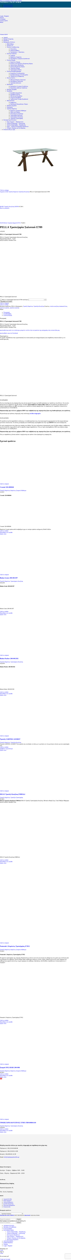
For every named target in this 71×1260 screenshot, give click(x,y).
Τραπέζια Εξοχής (15, 68)
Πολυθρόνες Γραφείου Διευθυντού (20, 58)
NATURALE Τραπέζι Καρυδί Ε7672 (10, 223)
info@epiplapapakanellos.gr (11, 1157)
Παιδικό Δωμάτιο (12, 105)
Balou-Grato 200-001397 (9, 578)
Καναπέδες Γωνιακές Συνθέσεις (19, 86)
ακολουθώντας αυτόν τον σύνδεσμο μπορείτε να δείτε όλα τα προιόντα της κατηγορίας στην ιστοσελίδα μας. (30, 330)
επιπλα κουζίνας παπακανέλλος (58, 306)
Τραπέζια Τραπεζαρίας (16, 118)
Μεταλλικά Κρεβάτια (16, 96)
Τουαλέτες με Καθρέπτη (17, 76)
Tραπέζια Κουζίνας (24, 191)
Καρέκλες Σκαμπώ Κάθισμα (18, 110)
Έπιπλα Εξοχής (11, 60)
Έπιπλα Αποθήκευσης (13, 47)
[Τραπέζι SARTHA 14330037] (26, 734)
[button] (6, 532)
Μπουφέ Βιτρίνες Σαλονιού (18, 80)
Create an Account (5, 1259)
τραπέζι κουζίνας (14, 308)
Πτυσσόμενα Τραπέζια (16, 113)
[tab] (6, 312)
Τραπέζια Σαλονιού (15, 83)
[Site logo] (12, 14)
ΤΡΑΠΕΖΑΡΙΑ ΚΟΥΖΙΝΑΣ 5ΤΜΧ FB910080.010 (18, 1123)
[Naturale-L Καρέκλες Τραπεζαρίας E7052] (23, 902)
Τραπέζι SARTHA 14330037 (10, 739)
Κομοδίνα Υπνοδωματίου (17, 73)
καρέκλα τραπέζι (4, 308)
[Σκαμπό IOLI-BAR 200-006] (26, 1062)
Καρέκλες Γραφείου (15, 57)
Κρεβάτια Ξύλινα (15, 94)
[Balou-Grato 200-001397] (26, 573)
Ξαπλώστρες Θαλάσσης (17, 65)
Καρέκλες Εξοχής (15, 62)
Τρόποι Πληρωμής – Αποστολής (16, 123)
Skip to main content (16, 0)
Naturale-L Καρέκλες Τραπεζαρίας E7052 (15, 946)
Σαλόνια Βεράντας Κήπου (17, 66)
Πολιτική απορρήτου (9, 1205)
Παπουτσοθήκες (14, 50)
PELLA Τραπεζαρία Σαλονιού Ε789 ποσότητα (15, 299)
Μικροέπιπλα (10, 100)
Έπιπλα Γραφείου (12, 53)
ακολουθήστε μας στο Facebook (9, 333)
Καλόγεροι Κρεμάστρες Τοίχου (19, 104)
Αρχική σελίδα (4, 191)
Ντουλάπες (13, 49)
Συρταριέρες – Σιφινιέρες (17, 52)
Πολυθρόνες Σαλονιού (16, 81)
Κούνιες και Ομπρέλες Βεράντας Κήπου (21, 63)
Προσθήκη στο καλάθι (6, 301)
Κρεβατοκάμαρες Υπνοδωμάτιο (19, 75)
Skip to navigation (5, 0)
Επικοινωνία (6, 1207)
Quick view (3, 534)
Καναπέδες (10, 84)
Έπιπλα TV (10, 45)
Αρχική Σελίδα (7, 1199)
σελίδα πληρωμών (35, 413)
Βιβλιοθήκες (10, 44)
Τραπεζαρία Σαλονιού (16, 115)
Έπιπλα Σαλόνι (11, 78)
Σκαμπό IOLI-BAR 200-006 (10, 1067)
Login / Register (7, 1245)
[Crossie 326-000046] (26, 482)
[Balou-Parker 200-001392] (26, 653)
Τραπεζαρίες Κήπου (15, 70)
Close (1, 1250)
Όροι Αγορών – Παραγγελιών (15, 122)
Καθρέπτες (13, 102)
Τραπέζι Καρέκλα (12, 108)
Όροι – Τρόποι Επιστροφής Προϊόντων (17, 126)
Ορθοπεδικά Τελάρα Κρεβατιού (19, 99)
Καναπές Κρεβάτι (12, 89)
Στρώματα (10, 107)
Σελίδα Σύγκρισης (8, 1203)
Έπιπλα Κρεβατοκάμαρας (14, 71)
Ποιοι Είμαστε (7, 1200)
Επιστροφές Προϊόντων (13, 1235)
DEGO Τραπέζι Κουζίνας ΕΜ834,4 (12, 794)
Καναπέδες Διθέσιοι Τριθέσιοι (18, 88)
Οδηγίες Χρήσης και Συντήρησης (16, 128)
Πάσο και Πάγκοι (15, 112)
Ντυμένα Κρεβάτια (15, 97)
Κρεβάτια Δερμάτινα (16, 93)
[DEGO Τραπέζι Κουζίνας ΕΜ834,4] (26, 789)
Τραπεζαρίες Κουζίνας (16, 117)
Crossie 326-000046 (7, 487)
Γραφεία (12, 55)
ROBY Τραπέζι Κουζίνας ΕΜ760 (9, 206)
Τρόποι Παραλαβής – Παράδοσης (16, 125)
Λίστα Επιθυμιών (8, 1202)
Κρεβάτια (9, 91)
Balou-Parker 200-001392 (9, 658)
